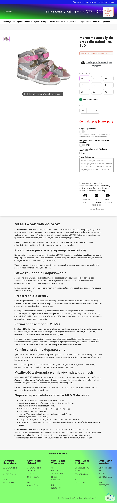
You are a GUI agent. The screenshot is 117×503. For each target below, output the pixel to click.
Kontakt (96, 21)
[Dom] (58, 12)
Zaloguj (107, 8)
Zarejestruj (108, 10)
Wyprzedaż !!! (72, 21)
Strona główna (9, 21)
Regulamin (105, 21)
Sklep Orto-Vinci (71, 498)
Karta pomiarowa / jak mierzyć (99, 64)
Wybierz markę (40, 21)
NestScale (101, 209)
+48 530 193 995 (107, 2)
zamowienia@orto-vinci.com (85, 2)
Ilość (81, 106)
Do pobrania (84, 21)
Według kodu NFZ (57, 21)
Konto (87, 11)
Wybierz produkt (23, 21)
